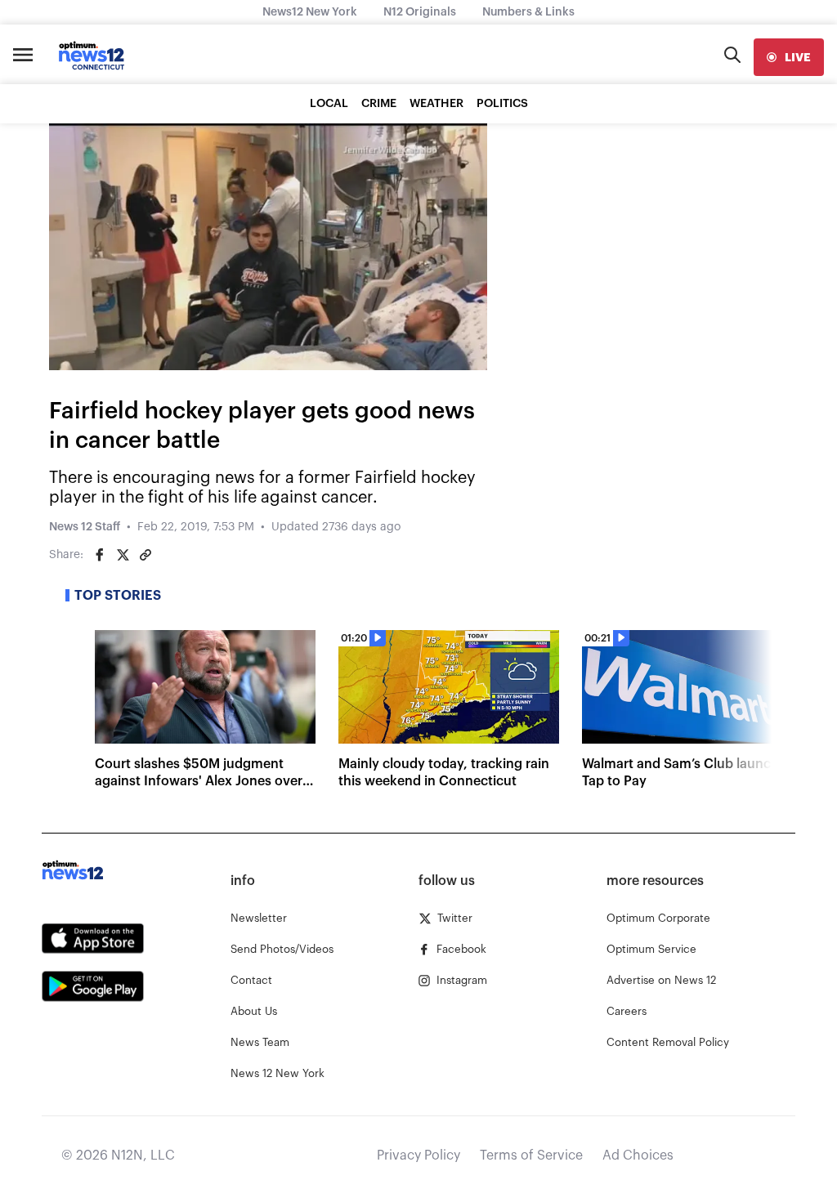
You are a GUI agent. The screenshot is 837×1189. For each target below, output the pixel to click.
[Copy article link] (145, 554)
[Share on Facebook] (99, 554)
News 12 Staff (84, 527)
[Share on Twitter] (122, 554)
